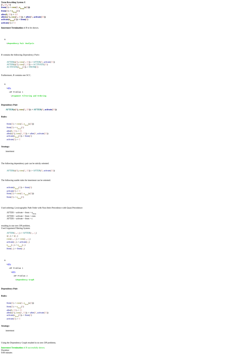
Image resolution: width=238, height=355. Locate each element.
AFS (13, 272)
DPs (9, 88)
